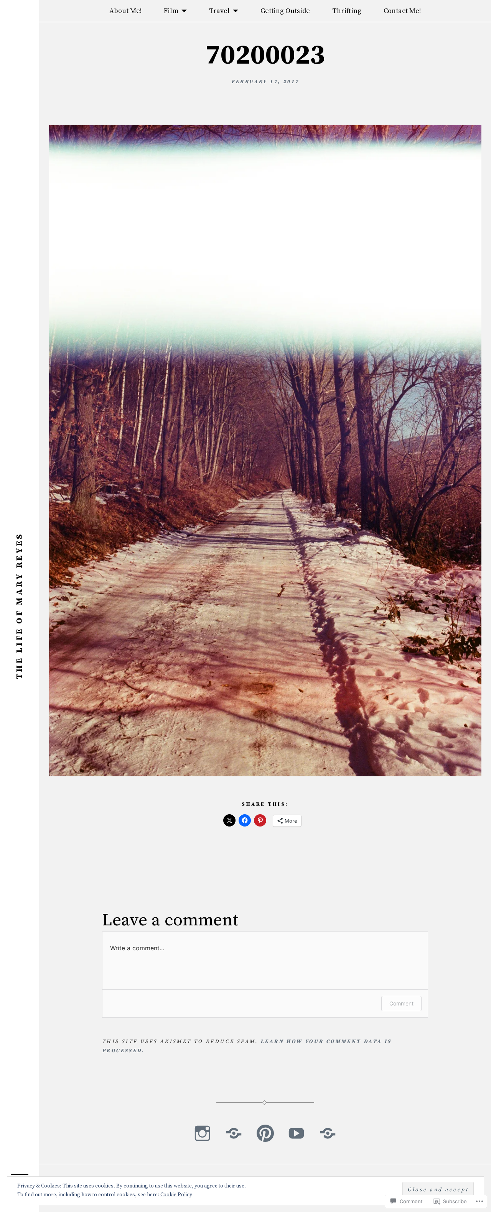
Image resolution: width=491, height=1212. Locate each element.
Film (171, 11)
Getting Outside (285, 11)
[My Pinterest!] (265, 1133)
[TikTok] (233, 1133)
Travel (219, 11)
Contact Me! (402, 11)
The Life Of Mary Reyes (19, 606)
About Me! (125, 11)
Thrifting (346, 11)
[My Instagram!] (202, 1133)
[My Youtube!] (296, 1133)
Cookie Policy (176, 1195)
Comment (401, 1003)
